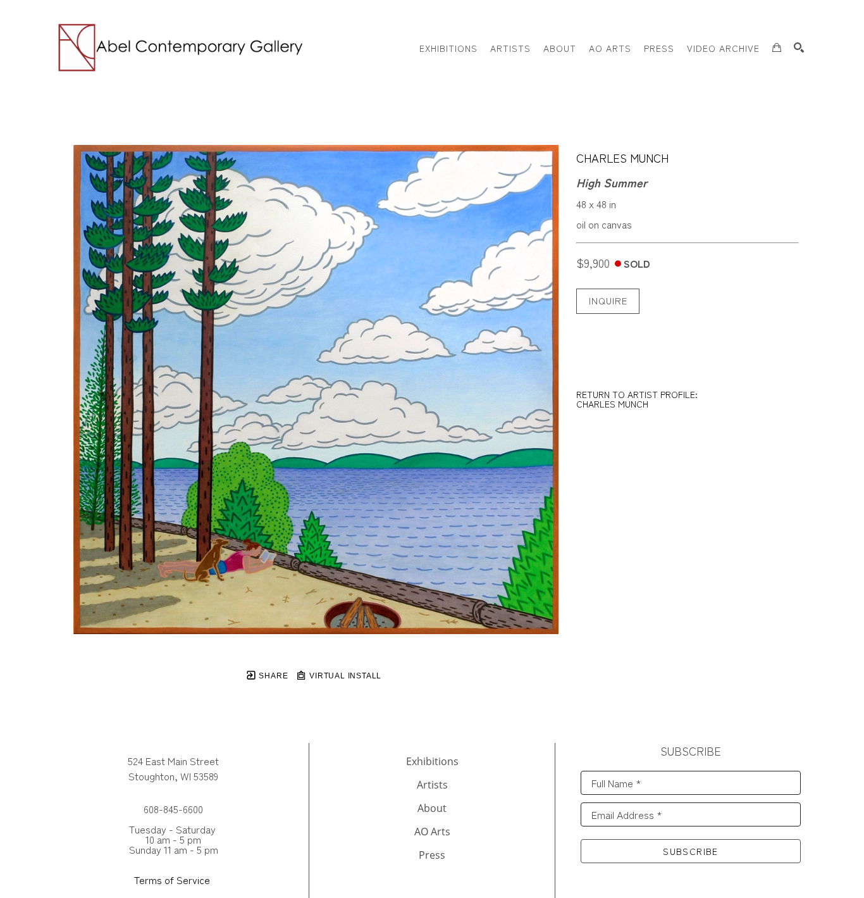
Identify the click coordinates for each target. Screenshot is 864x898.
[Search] (799, 47)
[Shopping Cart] (776, 47)
